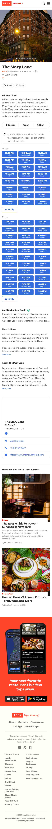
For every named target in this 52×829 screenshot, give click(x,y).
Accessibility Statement (25, 821)
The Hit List (10, 782)
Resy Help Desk (32, 775)
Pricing (29, 767)
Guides (8, 778)
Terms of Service (28, 818)
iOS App (17, 726)
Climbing (9, 764)
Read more (6, 354)
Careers (23, 722)
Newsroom (37, 722)
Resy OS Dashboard (34, 778)
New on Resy (10, 771)
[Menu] (47, 3)
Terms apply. (43, 320)
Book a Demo (31, 758)
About (12, 722)
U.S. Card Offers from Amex (12, 790)
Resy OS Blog (31, 771)
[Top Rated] (3, 78)
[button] (43, 3)
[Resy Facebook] (30, 747)
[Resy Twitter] (24, 747)
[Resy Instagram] (19, 747)
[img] (3, 75)
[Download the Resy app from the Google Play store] (37, 699)
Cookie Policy (40, 818)
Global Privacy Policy (12, 818)
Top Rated (9, 767)
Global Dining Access (11, 796)
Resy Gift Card (11, 801)
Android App (32, 726)
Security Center (12, 804)
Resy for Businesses (31, 763)
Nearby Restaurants (10, 759)
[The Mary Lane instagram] (6, 433)
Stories (8, 785)
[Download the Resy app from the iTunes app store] (15, 699)
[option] (26, 36)
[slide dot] (16, 58)
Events (8, 775)
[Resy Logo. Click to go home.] (7, 3)
